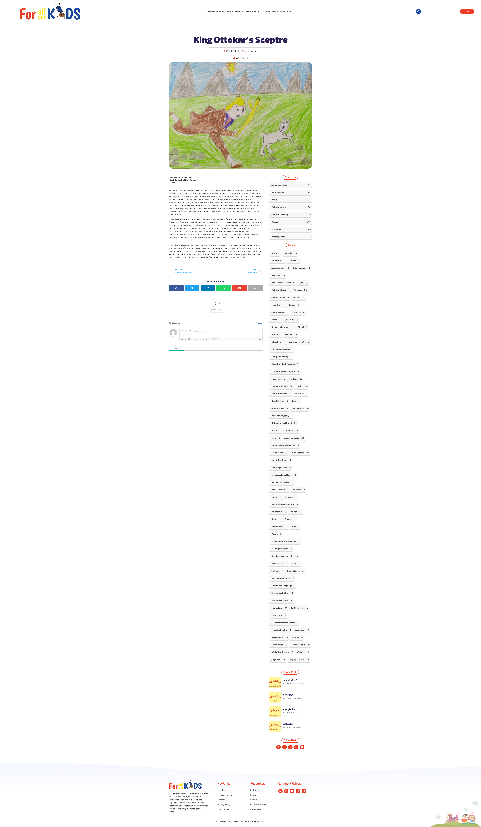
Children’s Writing (215, 11)
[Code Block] (206, 339)
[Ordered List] (196, 339)
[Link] (210, 339)
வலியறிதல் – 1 (289, 723)
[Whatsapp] (296, 747)
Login (260, 323)
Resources (251, 11)
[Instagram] (284, 747)
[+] (216, 339)
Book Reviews (233, 11)
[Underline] (189, 339)
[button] (418, 11)
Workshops (285, 11)
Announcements (269, 11)
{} (213, 339)
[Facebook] (278, 747)
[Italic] (185, 339)
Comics (244, 58)
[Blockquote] (203, 339)
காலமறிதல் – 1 (290, 694)
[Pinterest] (290, 747)
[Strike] (192, 339)
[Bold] (182, 339)
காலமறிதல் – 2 (290, 680)
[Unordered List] (199, 339)
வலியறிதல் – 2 (290, 709)
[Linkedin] (302, 747)
